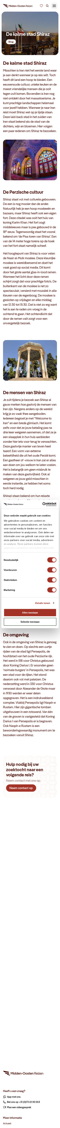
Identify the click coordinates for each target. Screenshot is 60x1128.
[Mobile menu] (54, 6)
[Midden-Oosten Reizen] (18, 6)
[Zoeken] (47, 5)
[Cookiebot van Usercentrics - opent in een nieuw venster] (42, 504)
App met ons (14, 1096)
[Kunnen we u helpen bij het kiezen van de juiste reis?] (41, 6)
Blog (11, 41)
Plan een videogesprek (19, 1107)
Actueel (7, 1123)
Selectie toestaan (30, 621)
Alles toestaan (30, 612)
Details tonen (42, 603)
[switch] (51, 568)
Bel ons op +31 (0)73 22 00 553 (23, 1101)
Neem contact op (21, 788)
